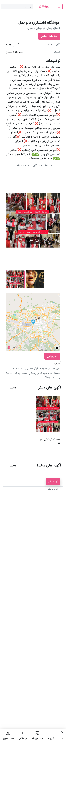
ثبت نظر (53, 481)
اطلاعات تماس (49, 36)
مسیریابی (52, 356)
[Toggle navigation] (59, 6)
